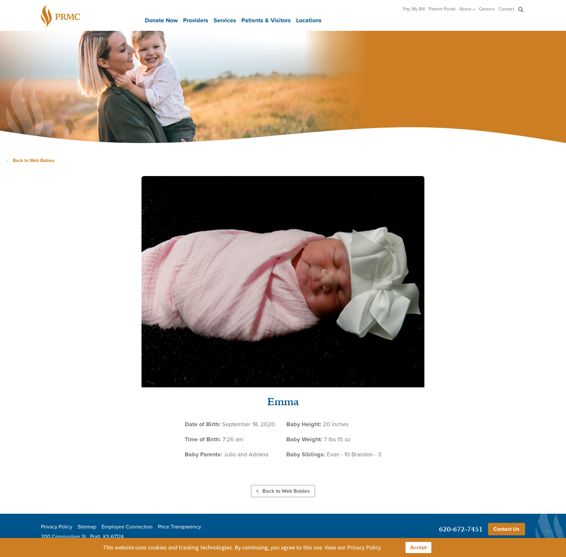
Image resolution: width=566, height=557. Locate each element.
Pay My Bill (414, 9)
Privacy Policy (56, 527)
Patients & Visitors (266, 20)
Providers (195, 20)
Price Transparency (179, 527)
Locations (309, 20)
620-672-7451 (461, 529)
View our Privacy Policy (352, 547)
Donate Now (161, 20)
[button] (521, 9)
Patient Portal (442, 9)
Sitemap (87, 527)
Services (225, 20)
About (465, 9)
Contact (506, 9)
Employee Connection (127, 527)
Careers (487, 9)
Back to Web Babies (34, 160)
